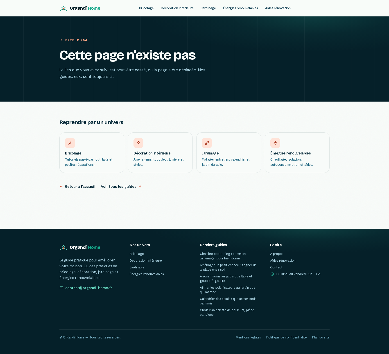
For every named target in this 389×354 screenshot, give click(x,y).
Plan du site (321, 337)
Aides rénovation (278, 8)
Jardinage (208, 8)
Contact (276, 267)
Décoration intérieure (177, 8)
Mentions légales (248, 337)
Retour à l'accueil (80, 186)
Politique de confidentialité (286, 337)
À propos (276, 254)
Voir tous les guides (118, 186)
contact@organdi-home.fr (88, 288)
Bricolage (146, 8)
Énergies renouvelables (240, 8)
